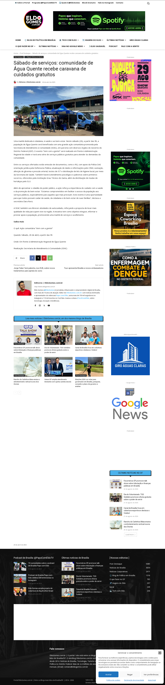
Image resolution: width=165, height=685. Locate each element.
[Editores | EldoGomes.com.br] (15, 82)
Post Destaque (25, 53)
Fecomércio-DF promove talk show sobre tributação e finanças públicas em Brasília (27, 350)
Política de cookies (113, 680)
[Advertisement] (58, 419)
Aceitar (108, 674)
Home (16, 53)
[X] (38, 258)
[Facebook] (32, 258)
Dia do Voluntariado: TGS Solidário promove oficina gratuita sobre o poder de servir (57, 350)
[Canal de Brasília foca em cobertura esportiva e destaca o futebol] (89, 335)
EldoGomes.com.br (74, 293)
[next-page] (19, 392)
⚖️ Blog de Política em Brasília (34, 57)
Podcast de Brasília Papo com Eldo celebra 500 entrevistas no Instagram (41, 577)
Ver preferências (151, 674)
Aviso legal (152, 680)
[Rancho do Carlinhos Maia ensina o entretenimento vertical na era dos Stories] (28, 367)
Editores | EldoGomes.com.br (30, 82)
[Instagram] (40, 305)
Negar (130, 674)
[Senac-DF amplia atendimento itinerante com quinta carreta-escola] (58, 367)
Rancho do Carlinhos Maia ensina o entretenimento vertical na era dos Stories (27, 381)
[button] (160, 653)
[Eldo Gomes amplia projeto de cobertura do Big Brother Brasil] (20, 591)
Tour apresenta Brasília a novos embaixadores (83, 268)
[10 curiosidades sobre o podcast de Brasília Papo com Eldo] (20, 566)
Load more (130, 535)
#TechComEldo (83, 298)
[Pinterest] (44, 258)
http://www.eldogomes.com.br (44, 287)
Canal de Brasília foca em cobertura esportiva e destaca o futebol (137, 510)
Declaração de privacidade (134, 680)
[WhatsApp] (50, 258)
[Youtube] (49, 305)
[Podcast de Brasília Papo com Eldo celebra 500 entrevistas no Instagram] (20, 578)
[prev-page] (15, 392)
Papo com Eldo (62, 295)
